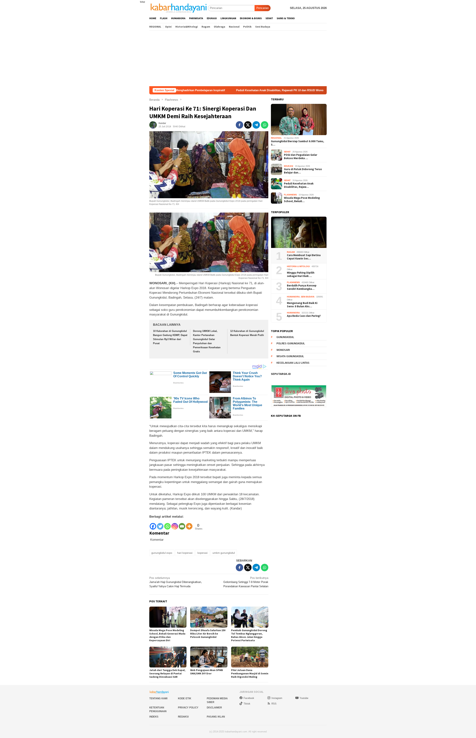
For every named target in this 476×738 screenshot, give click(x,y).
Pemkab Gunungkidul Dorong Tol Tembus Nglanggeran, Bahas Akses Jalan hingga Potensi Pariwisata (249, 635)
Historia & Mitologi (298, 266)
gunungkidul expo (161, 552)
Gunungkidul (285, 337)
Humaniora (293, 297)
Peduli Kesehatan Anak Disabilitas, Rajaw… (298, 185)
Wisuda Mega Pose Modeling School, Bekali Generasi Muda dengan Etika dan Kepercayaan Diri (167, 635)
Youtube (304, 698)
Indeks (153, 716)
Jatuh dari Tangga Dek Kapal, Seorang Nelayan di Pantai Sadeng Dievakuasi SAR (167, 673)
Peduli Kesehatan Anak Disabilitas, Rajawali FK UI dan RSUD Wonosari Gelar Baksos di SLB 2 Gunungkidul (264, 90)
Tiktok (247, 703)
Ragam (291, 252)
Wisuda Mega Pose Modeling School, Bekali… (302, 199)
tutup (142, 2)
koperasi (202, 552)
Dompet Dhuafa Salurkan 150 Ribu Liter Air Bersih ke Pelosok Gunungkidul (207, 634)
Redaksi (183, 716)
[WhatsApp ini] (264, 125)
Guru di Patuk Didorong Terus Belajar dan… (303, 171)
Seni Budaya (307, 297)
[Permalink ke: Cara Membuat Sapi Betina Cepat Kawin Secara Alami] (299, 232)
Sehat (287, 152)
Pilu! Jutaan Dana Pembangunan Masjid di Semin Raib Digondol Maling (249, 673)
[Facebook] (153, 524)
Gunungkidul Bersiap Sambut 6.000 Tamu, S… (297, 143)
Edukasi (288, 166)
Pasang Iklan (216, 716)
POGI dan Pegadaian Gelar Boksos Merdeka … (300, 156)
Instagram (276, 698)
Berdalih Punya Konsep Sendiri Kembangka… (301, 287)
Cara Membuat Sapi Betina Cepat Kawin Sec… (304, 257)
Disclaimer (214, 707)
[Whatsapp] (167, 524)
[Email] (182, 524)
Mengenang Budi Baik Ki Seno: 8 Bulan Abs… (302, 304)
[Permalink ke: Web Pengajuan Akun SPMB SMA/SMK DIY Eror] (208, 657)
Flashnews (290, 195)
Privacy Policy (188, 707)
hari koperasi (184, 552)
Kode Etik (184, 698)
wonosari (283, 350)
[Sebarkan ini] (239, 125)
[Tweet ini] (248, 125)
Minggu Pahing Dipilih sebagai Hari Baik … (300, 274)
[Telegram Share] (256, 125)
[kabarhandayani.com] (178, 7)
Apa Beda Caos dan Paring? (304, 316)
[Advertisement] (238, 58)
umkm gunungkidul (224, 552)
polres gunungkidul (290, 343)
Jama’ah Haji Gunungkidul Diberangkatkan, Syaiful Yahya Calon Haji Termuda (175, 582)
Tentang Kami (158, 698)
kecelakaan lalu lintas (292, 362)
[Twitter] (160, 524)
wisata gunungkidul (290, 356)
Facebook (249, 698)
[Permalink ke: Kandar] (153, 124)
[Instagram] (174, 524)
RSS (273, 703)
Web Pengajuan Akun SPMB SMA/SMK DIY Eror (206, 671)
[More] (189, 524)
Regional (276, 138)
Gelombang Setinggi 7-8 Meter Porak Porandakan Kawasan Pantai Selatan (245, 582)
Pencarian (262, 7)
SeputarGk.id (281, 374)
